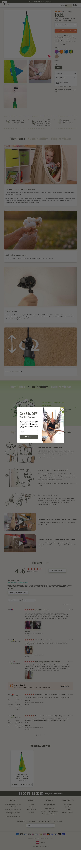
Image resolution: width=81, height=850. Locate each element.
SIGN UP (28, 437)
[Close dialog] (62, 409)
